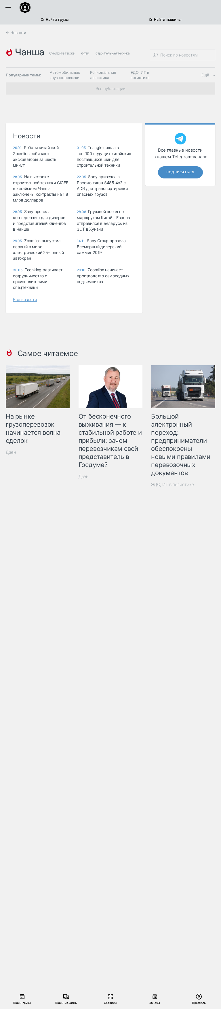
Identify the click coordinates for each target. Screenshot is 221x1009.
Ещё (205, 75)
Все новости (25, 299)
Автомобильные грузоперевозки (65, 75)
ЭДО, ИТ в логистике (140, 75)
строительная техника (112, 53)
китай (85, 53)
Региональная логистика (103, 75)
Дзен (11, 452)
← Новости (16, 32)
